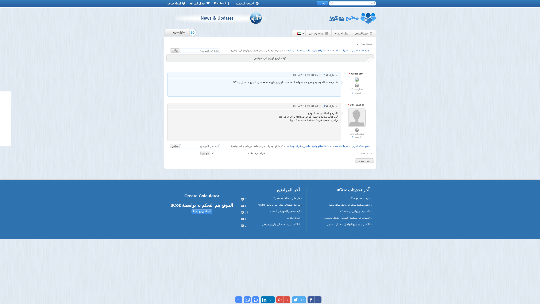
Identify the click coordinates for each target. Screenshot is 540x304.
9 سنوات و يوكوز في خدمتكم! (354, 211)
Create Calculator (201, 196)
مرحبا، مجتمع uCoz (360, 198)
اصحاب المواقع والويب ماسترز (317, 50)
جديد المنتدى (361, 33)
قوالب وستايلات (293, 50)
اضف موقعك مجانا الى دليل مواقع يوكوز (349, 204)
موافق (175, 50)
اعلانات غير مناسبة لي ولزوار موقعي (281, 224)
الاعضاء (339, 33)
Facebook (220, 3)
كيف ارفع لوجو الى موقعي (270, 50)
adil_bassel (356, 104)
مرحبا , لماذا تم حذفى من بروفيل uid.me (279, 204)
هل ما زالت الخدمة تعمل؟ (286, 198)
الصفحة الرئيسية (245, 3)
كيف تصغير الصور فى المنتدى (284, 211)
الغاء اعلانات (293, 217)
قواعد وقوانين (316, 33)
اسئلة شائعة (174, 3)
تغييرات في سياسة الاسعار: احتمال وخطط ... (346, 217)
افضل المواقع (197, 3)
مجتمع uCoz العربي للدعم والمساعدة (353, 50)
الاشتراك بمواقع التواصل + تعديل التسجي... (347, 224)
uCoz (176, 205)
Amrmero (356, 73)
